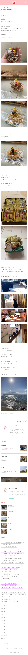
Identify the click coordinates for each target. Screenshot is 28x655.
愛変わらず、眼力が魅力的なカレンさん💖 (9, 459)
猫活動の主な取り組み (16, 567)
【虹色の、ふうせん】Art (7, 596)
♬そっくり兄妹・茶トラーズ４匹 (9, 546)
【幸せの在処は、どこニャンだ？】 (9, 599)
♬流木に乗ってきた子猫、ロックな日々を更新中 (12, 551)
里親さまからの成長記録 (7, 562)
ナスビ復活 (10, 529)
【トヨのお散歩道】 (21, 594)
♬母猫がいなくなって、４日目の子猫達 (10, 549)
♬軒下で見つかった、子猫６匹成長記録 (10, 555)
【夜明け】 (12, 594)
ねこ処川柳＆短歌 (6, 539)
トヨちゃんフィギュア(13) (5, 413)
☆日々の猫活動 (19, 562)
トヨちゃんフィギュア (7, 601)
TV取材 (4, 583)
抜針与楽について (6, 590)
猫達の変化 (3, 445)
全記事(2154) (12, 413)
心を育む (4, 592)
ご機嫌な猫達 (4, 456)
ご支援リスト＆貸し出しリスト (8, 580)
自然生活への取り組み (17, 587)
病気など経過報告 (13, 576)
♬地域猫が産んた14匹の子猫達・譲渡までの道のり (12, 553)
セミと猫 (9, 523)
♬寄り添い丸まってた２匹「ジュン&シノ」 (11, 544)
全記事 (16, 601)
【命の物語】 (12, 592)
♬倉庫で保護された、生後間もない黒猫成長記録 (12, 558)
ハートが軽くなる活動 (17, 590)
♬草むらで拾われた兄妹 (7, 542)
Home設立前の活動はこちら (8, 578)
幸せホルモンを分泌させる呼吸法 (9, 585)
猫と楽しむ (15, 539)
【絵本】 (4, 594)
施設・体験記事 (6, 567)
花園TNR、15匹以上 (6, 564)
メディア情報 (20, 580)
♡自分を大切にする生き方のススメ (9, 569)
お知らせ (4, 576)
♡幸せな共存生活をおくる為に (8, 571)
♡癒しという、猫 (18, 574)
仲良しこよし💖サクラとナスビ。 (7, 448)
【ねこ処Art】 (21, 592)
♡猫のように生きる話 (7, 574)
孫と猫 (2, 467)
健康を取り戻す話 (6, 587)
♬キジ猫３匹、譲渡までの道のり (9, 560)
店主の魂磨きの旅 (12, 583)
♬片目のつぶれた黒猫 (19, 542)
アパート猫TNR (17, 564)
